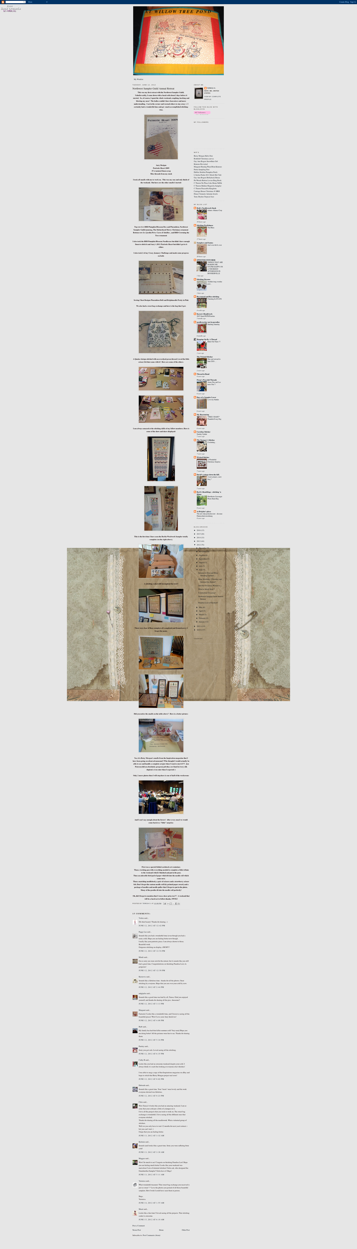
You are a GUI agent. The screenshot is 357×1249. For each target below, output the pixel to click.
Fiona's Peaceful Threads (207, 379)
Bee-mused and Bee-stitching (208, 296)
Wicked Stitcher (203, 457)
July (201, 566)
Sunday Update (202, 434)
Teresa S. (211, 88)
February (202, 618)
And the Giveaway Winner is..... (210, 585)
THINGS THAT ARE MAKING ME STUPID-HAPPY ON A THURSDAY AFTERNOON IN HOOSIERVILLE (215, 267)
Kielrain (142, 1142)
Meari (141, 1209)
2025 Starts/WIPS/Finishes (206, 316)
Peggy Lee (143, 932)
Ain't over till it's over (215, 245)
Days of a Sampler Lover (206, 397)
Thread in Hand (203, 374)
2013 (199, 541)
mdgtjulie (142, 993)
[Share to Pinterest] (178, 903)
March (201, 614)
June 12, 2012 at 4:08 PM (151, 1020)
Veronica (142, 1181)
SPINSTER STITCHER (206, 260)
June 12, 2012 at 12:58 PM (152, 970)
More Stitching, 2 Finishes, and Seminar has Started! (210, 580)
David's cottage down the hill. (208, 474)
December (203, 548)
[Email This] (168, 903)
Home (161, 1230)
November (203, 551)
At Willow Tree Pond (178, 11)
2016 (199, 530)
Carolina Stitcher (203, 431)
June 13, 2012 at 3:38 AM (151, 1152)
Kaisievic (142, 976)
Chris (141, 1102)
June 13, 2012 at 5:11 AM (151, 1174)
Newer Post (136, 1230)
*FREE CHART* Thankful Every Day (214, 418)
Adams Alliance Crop (215, 210)
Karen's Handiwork (204, 313)
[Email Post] (164, 903)
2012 (199, 544)
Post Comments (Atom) (151, 1235)
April (201, 611)
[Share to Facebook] (176, 903)
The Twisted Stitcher (205, 356)
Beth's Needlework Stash (206, 208)
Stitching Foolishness (205, 225)
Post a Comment (138, 1225)
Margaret (142, 1010)
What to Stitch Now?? (206, 589)
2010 (199, 630)
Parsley (141, 1046)
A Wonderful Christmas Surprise (214, 460)
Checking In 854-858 (215, 299)
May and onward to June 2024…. (214, 360)
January (202, 621)
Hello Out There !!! (214, 341)
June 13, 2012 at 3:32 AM (151, 1135)
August (202, 562)
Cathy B (142, 1060)
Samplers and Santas (205, 242)
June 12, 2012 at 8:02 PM (151, 1079)
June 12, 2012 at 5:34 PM (151, 1040)
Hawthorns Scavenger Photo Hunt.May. (215, 497)
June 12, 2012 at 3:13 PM (151, 1003)
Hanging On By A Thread (207, 339)
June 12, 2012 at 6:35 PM (151, 1053)
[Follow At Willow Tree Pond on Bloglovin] (202, 114)
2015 (199, 534)
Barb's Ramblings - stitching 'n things (209, 493)
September (203, 559)
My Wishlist (138, 79)
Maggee (142, 1158)
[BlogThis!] (170, 903)
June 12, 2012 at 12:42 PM (152, 925)
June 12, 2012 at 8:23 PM (151, 1095)
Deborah (142, 1085)
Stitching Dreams (203, 279)
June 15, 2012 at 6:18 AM (151, 1219)
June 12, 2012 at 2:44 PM (151, 987)
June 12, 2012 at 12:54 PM (152, 951)
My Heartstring (203, 414)
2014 (199, 537)
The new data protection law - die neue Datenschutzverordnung (209, 515)
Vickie (141, 918)
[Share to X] (173, 903)
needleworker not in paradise (208, 322)
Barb (140, 1026)
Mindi (141, 957)
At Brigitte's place (204, 511)
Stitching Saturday (214, 324)
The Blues (211, 227)
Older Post (186, 1230)
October (202, 555)
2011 (199, 626)
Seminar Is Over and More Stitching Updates (208, 574)
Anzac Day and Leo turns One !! (214, 383)
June (201, 569)
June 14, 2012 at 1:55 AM (151, 1203)
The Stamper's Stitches (206, 440)
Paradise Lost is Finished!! (208, 602)
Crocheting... (212, 442)
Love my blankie (213, 399)
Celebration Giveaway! (207, 592)
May (201, 607)
